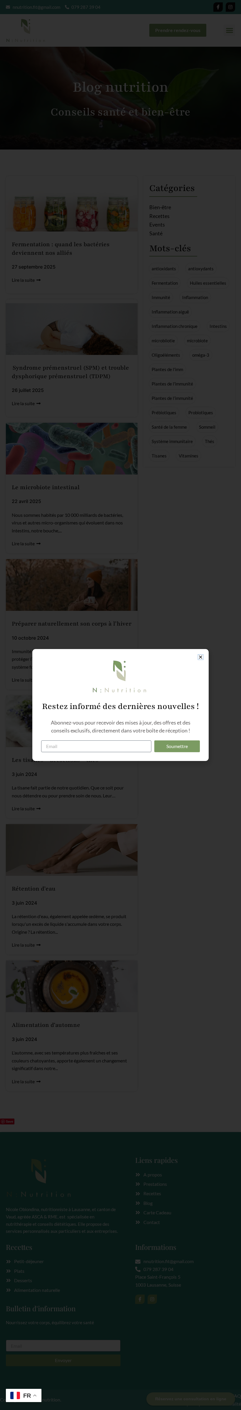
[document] (120, 705)
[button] (200, 657)
